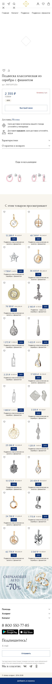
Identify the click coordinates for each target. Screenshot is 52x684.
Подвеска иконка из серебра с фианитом (14, 488)
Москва (9, 4)
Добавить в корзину (26, 681)
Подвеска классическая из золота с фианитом (14, 243)
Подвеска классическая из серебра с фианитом (14, 275)
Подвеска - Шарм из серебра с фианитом (38, 311)
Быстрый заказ (26, 108)
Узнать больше (10, 602)
